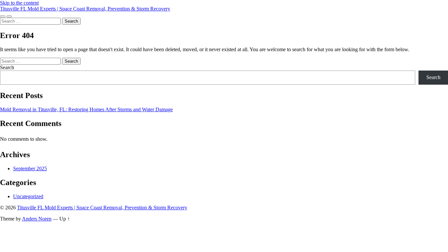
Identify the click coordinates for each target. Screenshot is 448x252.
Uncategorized (28, 196)
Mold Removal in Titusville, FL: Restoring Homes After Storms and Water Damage (86, 109)
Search (7, 67)
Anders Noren (36, 218)
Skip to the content (19, 3)
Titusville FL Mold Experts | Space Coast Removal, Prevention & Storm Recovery (85, 8)
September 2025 (30, 168)
